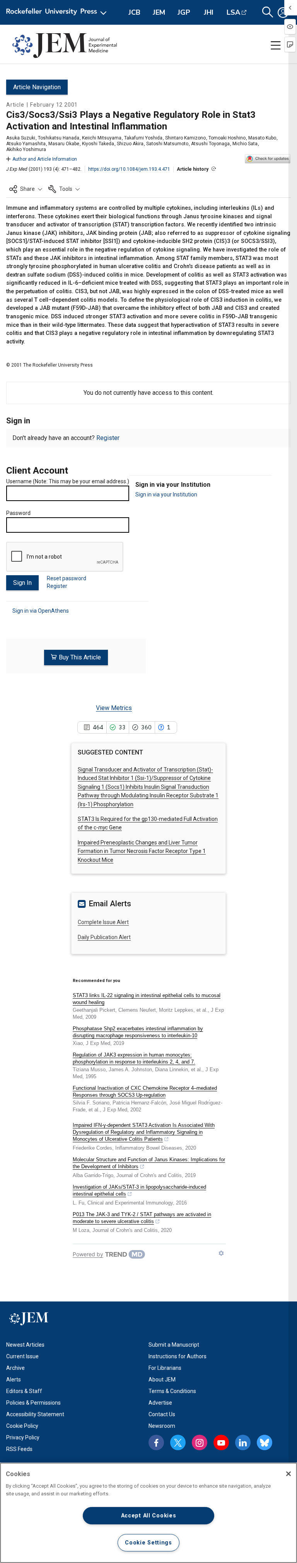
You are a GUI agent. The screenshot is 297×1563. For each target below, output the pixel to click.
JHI (208, 12)
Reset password (66, 578)
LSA (233, 12)
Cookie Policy (22, 1426)
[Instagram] (199, 1442)
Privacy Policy (22, 1437)
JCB (134, 12)
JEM (159, 12)
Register (107, 438)
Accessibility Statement (35, 1414)
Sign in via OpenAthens (40, 611)
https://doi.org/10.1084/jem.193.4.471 (129, 169)
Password (18, 513)
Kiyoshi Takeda (98, 143)
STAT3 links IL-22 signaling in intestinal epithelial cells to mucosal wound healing (146, 998)
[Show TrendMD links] (221, 1253)
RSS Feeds (19, 1449)
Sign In (22, 582)
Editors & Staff (24, 1391)
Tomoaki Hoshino (227, 138)
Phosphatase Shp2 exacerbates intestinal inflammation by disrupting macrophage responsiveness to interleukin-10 (138, 1032)
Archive (15, 1368)
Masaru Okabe (63, 143)
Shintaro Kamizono (185, 138)
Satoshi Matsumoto (167, 143)
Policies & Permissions (33, 1403)
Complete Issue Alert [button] (103, 922)
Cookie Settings (148, 1542)
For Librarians (164, 1368)
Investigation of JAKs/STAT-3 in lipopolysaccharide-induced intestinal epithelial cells (139, 1190)
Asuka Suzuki (20, 138)
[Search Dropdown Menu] (267, 12)
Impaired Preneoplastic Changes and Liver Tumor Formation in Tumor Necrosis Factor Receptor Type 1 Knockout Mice (142, 851)
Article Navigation (37, 87)
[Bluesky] (264, 1442)
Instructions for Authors (177, 1356)
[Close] (288, 1473)
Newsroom (161, 1426)
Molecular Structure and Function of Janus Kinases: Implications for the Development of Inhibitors (149, 1163)
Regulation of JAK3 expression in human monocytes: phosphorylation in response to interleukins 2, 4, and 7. (134, 1058)
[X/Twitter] (178, 1442)
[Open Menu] (57, 12)
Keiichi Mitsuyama (101, 138)
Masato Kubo (262, 138)
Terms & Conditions (172, 1391)
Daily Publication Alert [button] (104, 937)
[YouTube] (221, 1442)
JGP (184, 12)
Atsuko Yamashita (26, 143)
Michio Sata (245, 143)
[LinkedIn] (243, 1442)
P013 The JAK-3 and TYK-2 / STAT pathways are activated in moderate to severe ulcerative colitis (142, 1217)
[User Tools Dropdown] (283, 12)
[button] (25, 188)
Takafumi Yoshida (143, 138)
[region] (148, 1513)
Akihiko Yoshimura (26, 149)
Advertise (160, 1403)
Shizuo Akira (130, 143)
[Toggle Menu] (276, 45)
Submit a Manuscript (173, 1345)
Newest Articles (25, 1345)
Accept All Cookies (148, 1515)
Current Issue (22, 1356)
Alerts (13, 1379)
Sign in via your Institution (166, 494)
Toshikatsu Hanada (58, 138)
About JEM (162, 1379)
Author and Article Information (44, 159)
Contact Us (161, 1414)
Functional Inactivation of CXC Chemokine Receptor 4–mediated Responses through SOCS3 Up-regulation (145, 1091)
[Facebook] (156, 1442)
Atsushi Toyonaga (210, 143)
